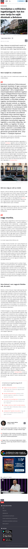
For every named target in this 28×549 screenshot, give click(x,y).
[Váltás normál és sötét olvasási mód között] (10, 1)
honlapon (8, 143)
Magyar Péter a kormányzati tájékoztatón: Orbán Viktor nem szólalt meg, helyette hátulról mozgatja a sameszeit (13, 442)
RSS (3, 508)
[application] (14, 486)
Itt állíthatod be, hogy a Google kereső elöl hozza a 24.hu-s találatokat (15, 453)
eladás (21, 3)
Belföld (4, 5)
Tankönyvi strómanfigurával (11, 399)
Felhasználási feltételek (8, 515)
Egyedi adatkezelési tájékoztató (10, 518)
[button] (26, 3)
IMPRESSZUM (5, 513)
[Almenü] (6, 1)
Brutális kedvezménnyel (10, 393)
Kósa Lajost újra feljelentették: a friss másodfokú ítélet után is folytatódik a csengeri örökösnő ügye (13, 428)
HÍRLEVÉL (4, 510)
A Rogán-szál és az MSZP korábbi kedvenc (14, 405)
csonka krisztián (15, 3)
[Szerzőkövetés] (12, 38)
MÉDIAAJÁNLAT (6, 523)
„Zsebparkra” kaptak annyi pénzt (12, 411)
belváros (8, 3)
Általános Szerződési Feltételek (10, 521)
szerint (23, 198)
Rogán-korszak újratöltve (10, 387)
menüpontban (13, 160)
